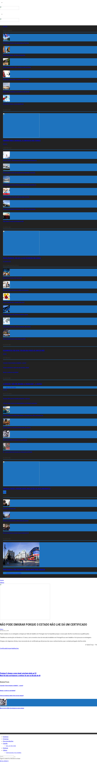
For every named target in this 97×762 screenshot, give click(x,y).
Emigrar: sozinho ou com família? (10, 372)
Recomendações (7, 261)
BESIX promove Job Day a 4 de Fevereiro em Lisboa (22, 258)
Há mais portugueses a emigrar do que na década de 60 (16, 533)
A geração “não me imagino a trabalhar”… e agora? (14, 363)
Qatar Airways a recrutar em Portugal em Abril (13, 221)
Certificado (3, 648)
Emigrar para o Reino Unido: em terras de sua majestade (16, 79)
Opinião (5, 354)
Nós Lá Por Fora (11, 387)
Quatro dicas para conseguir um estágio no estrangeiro (16, 290)
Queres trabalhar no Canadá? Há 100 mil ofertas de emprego (17, 427)
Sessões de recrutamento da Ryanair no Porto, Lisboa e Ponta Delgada (19, 209)
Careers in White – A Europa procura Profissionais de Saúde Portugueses (20, 160)
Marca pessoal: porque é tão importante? (12, 278)
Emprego (5, 144)
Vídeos (4, 492)
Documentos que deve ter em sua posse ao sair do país (24, 350)
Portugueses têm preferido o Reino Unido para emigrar (15, 520)
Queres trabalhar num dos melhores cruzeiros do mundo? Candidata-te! (19, 184)
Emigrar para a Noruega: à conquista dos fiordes (22, 140)
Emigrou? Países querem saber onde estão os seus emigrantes (26, 489)
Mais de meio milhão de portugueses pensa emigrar (15, 439)
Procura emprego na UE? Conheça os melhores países (15, 314)
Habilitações (15, 648)
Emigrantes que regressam (9, 508)
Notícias (5, 389)
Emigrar (9, 648)
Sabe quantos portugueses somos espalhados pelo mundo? (17, 326)
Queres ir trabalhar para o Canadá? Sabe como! (13, 302)
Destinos (5, 26)
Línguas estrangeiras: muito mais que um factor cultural (16, 367)
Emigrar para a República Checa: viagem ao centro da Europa (17, 67)
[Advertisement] (45, 661)
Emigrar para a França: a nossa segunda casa (13, 104)
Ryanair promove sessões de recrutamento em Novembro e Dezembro (19, 172)
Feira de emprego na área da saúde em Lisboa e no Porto (16, 197)
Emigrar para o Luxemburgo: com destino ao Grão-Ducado (16, 91)
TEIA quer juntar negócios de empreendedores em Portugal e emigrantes (20, 403)
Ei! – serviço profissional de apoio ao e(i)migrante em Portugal (17, 452)
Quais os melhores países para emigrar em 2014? (14, 338)
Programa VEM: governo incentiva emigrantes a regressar (16, 398)
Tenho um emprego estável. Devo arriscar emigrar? (12, 695)
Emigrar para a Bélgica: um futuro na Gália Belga (14, 55)
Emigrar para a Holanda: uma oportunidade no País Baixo (16, 43)
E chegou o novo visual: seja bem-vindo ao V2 (18, 673)
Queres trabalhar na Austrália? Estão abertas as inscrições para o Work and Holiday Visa (23, 415)
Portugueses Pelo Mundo (13, 573)
